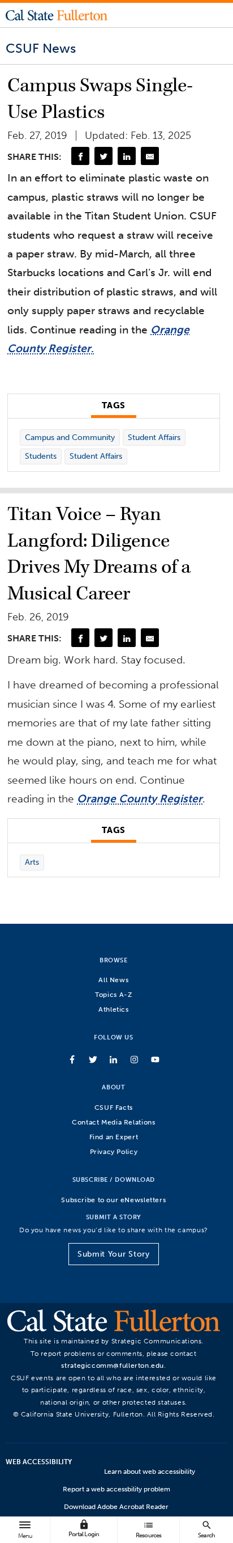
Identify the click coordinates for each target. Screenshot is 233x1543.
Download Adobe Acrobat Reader (116, 1506)
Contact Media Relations (113, 1122)
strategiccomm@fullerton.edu (112, 1365)
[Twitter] (103, 156)
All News (113, 979)
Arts (32, 862)
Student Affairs (154, 437)
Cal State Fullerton (56, 14)
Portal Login (83, 1528)
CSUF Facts (113, 1107)
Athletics (113, 1009)
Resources (149, 1529)
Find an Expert (114, 1136)
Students (41, 456)
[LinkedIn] (127, 156)
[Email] (150, 156)
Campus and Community (70, 437)
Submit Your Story (113, 1254)
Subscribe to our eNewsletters (113, 1199)
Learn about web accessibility (149, 1471)
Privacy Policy (114, 1151)
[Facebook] (80, 156)
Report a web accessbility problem (116, 1489)
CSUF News (41, 48)
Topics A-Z (113, 994)
